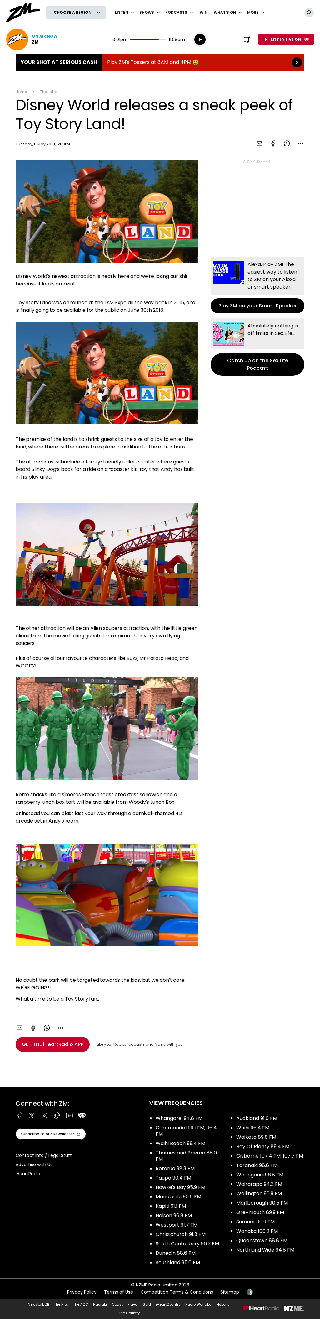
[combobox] (300, 143)
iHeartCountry (168, 1304)
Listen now (32, 39)
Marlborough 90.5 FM (262, 1202)
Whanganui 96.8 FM (259, 1174)
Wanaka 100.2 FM (257, 1231)
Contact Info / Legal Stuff (44, 1155)
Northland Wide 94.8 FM (265, 1250)
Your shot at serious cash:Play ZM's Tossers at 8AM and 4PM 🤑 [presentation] (160, 62)
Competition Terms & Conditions (177, 1292)
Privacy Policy (82, 1292)
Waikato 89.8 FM (256, 1137)
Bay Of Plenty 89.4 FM (262, 1146)
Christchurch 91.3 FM (181, 1234)
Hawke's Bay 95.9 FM (180, 1187)
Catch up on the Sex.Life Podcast (257, 347)
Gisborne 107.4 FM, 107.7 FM (269, 1155)
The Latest (49, 91)
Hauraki (100, 1304)
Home (21, 91)
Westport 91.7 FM (177, 1224)
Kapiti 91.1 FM (171, 1206)
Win (204, 12)
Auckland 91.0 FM (256, 1118)
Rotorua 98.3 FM (175, 1168)
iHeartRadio (28, 1173)
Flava (133, 1304)
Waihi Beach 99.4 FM (180, 1143)
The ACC (80, 1304)
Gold (146, 1304)
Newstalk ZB (38, 1304)
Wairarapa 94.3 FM (259, 1184)
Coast (117, 1304)
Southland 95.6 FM (178, 1262)
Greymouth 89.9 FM (260, 1212)
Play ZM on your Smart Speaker (257, 285)
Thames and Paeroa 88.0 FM (186, 1156)
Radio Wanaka (198, 1304)
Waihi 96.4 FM (252, 1127)
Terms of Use (118, 1292)
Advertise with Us (34, 1164)
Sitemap (230, 1292)
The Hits (61, 1304)
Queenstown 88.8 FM (262, 1240)
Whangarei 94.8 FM (179, 1118)
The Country (129, 1313)
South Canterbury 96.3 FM (187, 1243)
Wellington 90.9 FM (259, 1193)
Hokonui (224, 1304)
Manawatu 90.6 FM (178, 1196)
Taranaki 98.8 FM (257, 1165)
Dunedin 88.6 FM (176, 1253)
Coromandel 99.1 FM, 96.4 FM (186, 1131)
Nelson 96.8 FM (174, 1215)
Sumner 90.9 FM (255, 1221)
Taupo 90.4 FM (173, 1177)
